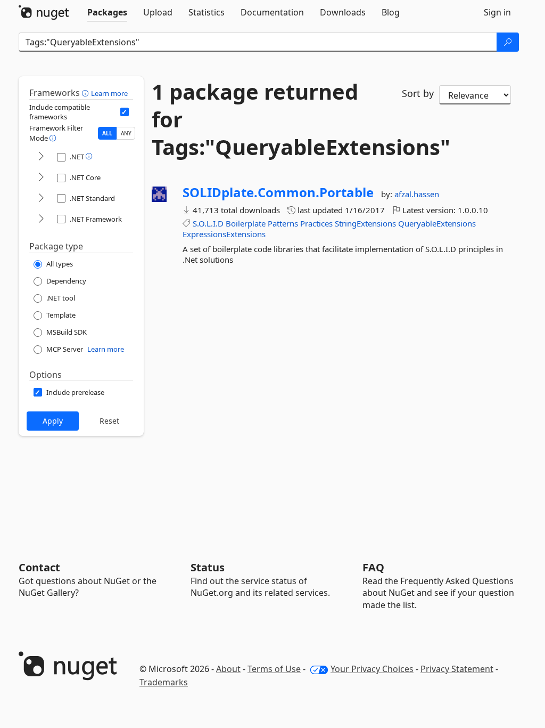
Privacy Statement (456, 669)
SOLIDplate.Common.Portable (278, 192)
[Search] (508, 42)
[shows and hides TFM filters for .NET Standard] (41, 198)
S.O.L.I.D (208, 223)
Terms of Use (274, 669)
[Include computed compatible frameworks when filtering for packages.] (124, 111)
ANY (126, 133)
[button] (86, 93)
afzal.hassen (416, 194)
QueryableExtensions (437, 223)
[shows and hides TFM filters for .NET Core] (41, 177)
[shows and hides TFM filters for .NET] (41, 157)
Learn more (109, 93)
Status (208, 567)
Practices (316, 223)
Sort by (418, 93)
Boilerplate (246, 223)
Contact (39, 567)
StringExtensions (365, 223)
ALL (107, 133)
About (228, 669)
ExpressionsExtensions (224, 234)
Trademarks (163, 682)
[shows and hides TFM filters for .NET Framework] (41, 219)
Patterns (283, 223)
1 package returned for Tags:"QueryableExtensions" (269, 119)
